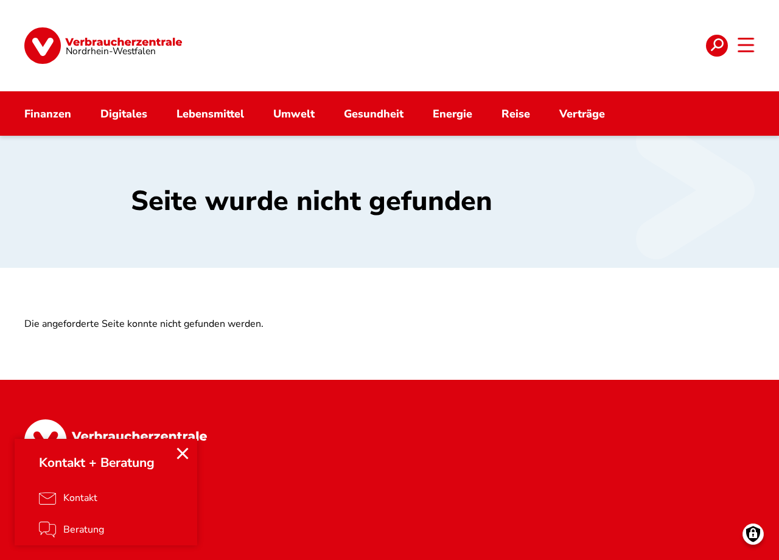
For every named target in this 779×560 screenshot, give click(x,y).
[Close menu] (182, 453)
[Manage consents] (753, 534)
